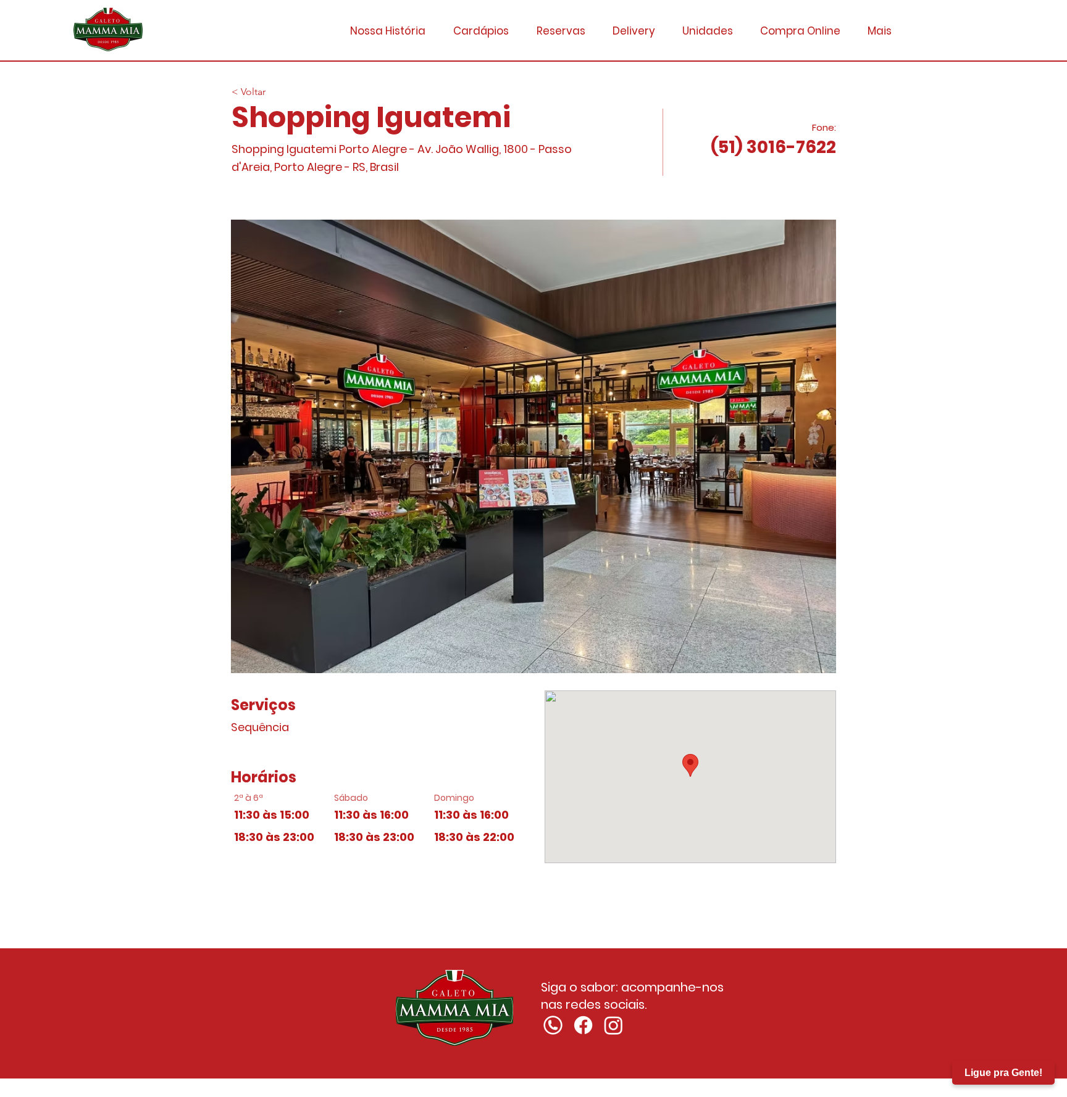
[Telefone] (553, 1025)
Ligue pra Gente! (1003, 1072)
